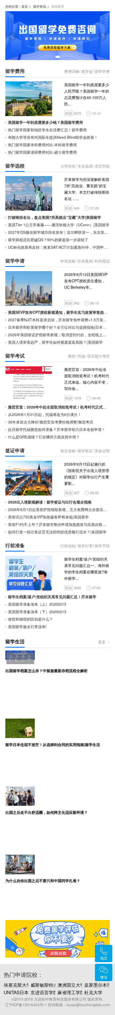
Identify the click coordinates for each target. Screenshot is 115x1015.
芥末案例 (85, 261)
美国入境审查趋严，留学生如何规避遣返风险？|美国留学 (55, 342)
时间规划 (102, 261)
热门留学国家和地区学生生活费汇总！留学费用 (47, 129)
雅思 (71, 356)
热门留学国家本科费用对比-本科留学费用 (42, 144)
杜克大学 (93, 992)
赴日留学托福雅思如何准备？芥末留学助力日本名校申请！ (56, 429)
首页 (24, 6)
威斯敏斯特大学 (46, 985)
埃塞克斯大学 (17, 985)
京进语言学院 (44, 992)
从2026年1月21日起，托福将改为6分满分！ (44, 414)
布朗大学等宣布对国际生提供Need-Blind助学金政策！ (53, 137)
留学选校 (15, 165)
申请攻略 (67, 261)
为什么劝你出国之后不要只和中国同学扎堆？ (42, 880)
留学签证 (85, 450)
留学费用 (15, 71)
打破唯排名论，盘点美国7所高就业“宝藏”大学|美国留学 (54, 217)
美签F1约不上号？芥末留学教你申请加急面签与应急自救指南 (59, 524)
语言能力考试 (98, 356)
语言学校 (102, 166)
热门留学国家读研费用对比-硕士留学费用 (42, 152)
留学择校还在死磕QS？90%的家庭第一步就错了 (48, 239)
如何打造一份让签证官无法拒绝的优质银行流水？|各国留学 (57, 531)
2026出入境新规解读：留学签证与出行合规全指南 (49, 502)
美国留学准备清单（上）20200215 (37, 604)
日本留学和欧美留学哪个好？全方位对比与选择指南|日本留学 (59, 327)
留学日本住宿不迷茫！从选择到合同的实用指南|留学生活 (52, 744)
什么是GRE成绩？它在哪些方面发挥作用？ (44, 436)
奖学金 (87, 71)
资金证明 (102, 450)
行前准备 (15, 545)
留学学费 (102, 71)
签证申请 (15, 450)
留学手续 (102, 545)
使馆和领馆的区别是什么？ (30, 619)
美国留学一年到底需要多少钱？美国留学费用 (45, 122)
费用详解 (71, 71)
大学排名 (67, 166)
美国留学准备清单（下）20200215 (37, 611)
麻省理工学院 (71, 992)
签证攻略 (67, 450)
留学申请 (15, 260)
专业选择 (85, 166)
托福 (81, 356)
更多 (102, 641)
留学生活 (15, 641)
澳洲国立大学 (71, 985)
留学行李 (85, 545)
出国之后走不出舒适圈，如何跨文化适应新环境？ (46, 812)
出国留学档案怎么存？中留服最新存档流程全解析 (46, 670)
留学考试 (15, 355)
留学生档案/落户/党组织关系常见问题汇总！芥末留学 (52, 596)
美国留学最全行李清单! (27, 626)
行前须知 (67, 545)
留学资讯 (39, 6)
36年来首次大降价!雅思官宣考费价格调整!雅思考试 (50, 422)
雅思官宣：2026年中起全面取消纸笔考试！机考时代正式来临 (59, 407)
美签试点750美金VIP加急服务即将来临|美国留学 (48, 517)
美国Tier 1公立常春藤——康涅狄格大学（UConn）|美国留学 (58, 224)
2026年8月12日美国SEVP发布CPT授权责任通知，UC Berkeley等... (86, 281)
